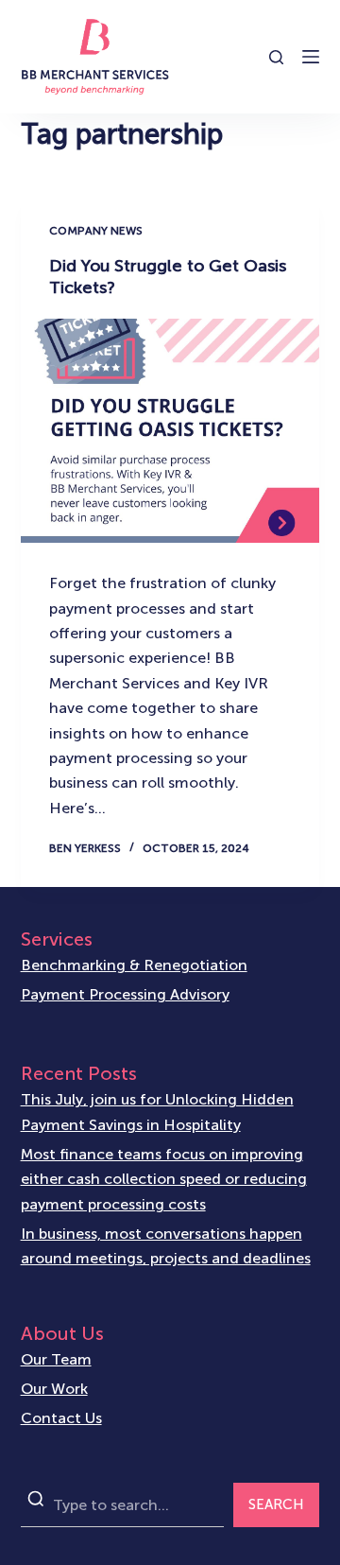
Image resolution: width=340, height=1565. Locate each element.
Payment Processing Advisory (125, 994)
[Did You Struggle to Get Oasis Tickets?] (170, 431)
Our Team (56, 1359)
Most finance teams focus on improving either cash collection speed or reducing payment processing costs (164, 1179)
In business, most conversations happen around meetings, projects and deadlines (166, 1246)
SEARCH (276, 1504)
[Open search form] (276, 57)
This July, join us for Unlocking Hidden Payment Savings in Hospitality (157, 1111)
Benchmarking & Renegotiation (134, 965)
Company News (96, 230)
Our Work (54, 1389)
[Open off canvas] (310, 56)
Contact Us (61, 1418)
